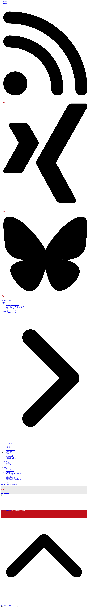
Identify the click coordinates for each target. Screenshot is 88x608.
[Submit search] (17, 606)
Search (2, 606)
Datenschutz (8, 510)
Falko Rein (6, 493)
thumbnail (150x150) (17, 509)
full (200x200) (9, 509)
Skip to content (4, 1)
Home (2, 493)
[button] (9, 484)
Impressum (3, 510)
